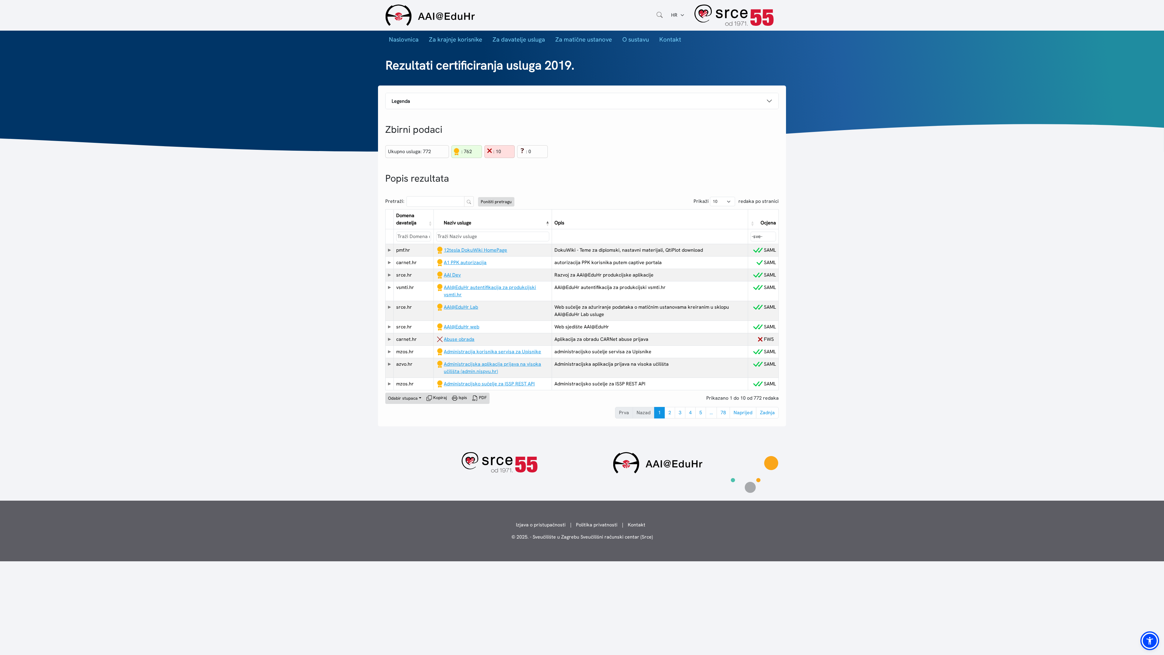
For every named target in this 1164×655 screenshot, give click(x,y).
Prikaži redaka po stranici (736, 201)
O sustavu (635, 39)
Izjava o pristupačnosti (541, 525)
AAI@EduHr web (461, 327)
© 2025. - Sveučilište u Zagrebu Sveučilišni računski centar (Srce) (582, 537)
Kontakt (670, 39)
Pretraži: (394, 201)
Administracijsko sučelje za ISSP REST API (489, 384)
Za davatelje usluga (519, 39)
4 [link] (690, 412)
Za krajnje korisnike (455, 39)
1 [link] (659, 412)
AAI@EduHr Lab (461, 307)
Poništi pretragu (496, 201)
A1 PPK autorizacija (465, 262)
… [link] (711, 412)
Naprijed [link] (743, 412)
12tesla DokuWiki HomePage (475, 250)
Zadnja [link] (767, 412)
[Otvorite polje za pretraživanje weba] (659, 15)
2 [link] (669, 412)
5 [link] (700, 412)
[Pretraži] (469, 201)
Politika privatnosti (596, 525)
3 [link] (680, 412)
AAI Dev (452, 275)
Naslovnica (404, 39)
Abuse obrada (459, 339)
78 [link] (723, 412)
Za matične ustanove (583, 39)
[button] (429, 223)
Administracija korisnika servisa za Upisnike (492, 351)
